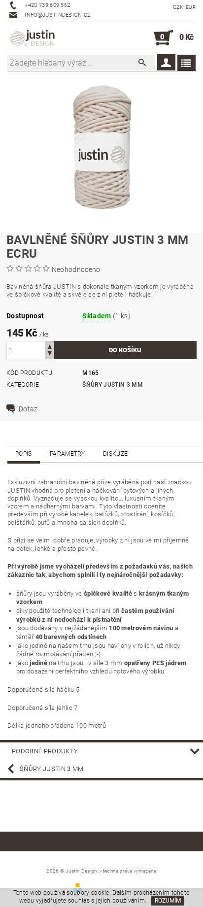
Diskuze (115, 453)
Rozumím (168, 900)
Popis (23, 453)
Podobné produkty (45, 751)
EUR (191, 7)
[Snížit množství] (49, 354)
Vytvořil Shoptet (107, 887)
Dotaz (28, 409)
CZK (178, 7)
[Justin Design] (33, 38)
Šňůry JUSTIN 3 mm (112, 384)
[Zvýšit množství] (49, 345)
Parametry (67, 453)
